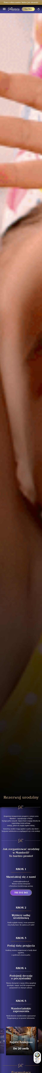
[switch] (37, 1061)
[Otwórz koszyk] (38, 9)
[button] (4, 1041)
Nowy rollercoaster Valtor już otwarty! (21, 2)
